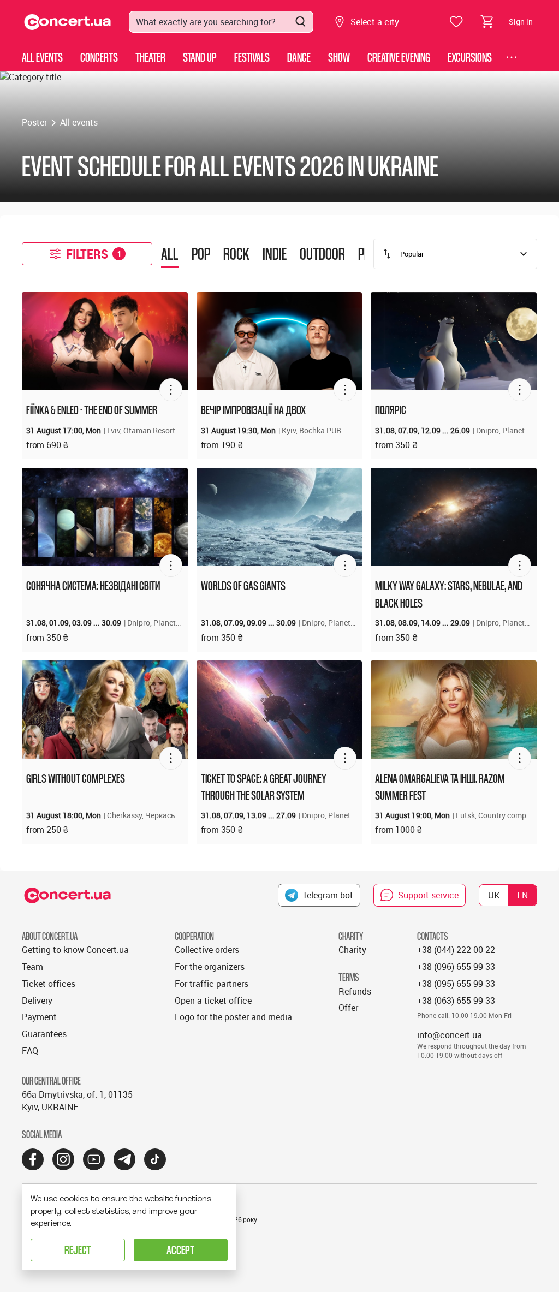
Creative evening (398, 57)
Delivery (37, 1001)
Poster (34, 122)
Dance (299, 57)
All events (42, 57)
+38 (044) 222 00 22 (456, 950)
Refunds (354, 991)
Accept (180, 1250)
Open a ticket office (213, 1001)
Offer (348, 1008)
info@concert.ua (449, 1035)
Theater (150, 57)
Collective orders (207, 950)
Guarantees (44, 1034)
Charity (352, 950)
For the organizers (210, 967)
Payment (39, 1017)
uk (493, 895)
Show (339, 57)
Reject (77, 1250)
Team (32, 967)
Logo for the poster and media (233, 1017)
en (522, 895)
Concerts (99, 57)
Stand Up (200, 57)
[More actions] (171, 390)
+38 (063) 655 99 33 (456, 1001)
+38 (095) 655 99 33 (456, 984)
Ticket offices (48, 984)
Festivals (252, 57)
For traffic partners (211, 984)
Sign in (521, 21)
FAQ (30, 1051)
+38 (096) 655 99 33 (456, 967)
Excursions (470, 57)
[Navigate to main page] (68, 22)
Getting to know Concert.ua (75, 950)
